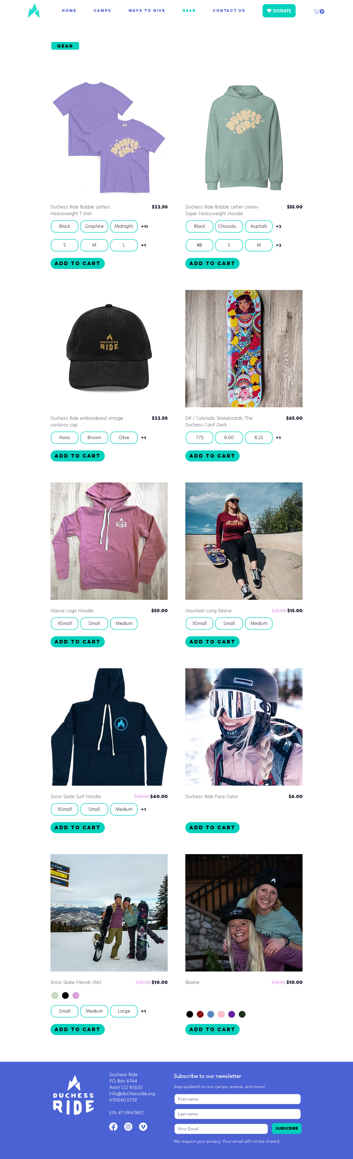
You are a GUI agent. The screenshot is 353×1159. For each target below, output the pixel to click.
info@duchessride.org (132, 1094)
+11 (144, 226)
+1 (143, 245)
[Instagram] (128, 1127)
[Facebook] (113, 1127)
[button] (319, 11)
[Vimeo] (143, 1127)
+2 (278, 226)
